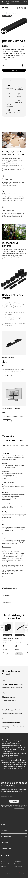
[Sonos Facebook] (2, 855)
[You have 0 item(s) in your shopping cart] (22, 8)
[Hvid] (25, 65)
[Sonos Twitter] (7, 855)
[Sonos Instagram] (4, 855)
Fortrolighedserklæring (19, 808)
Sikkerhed (3, 866)
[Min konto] (17, 8)
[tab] (3, 445)
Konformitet (17, 863)
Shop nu (25, 1)
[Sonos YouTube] (9, 855)
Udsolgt (19, 654)
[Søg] (19, 8)
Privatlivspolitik (17, 861)
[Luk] (2, 2)
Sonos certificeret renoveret (14, 13)
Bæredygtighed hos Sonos (11, 169)
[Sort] (23, 65)
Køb (3, 13)
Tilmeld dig (14, 801)
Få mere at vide (6, 521)
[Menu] (25, 8)
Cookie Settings (18, 866)
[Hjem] (5, 8)
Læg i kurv (14, 70)
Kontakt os (5, 726)
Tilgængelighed (5, 863)
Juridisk (3, 861)
